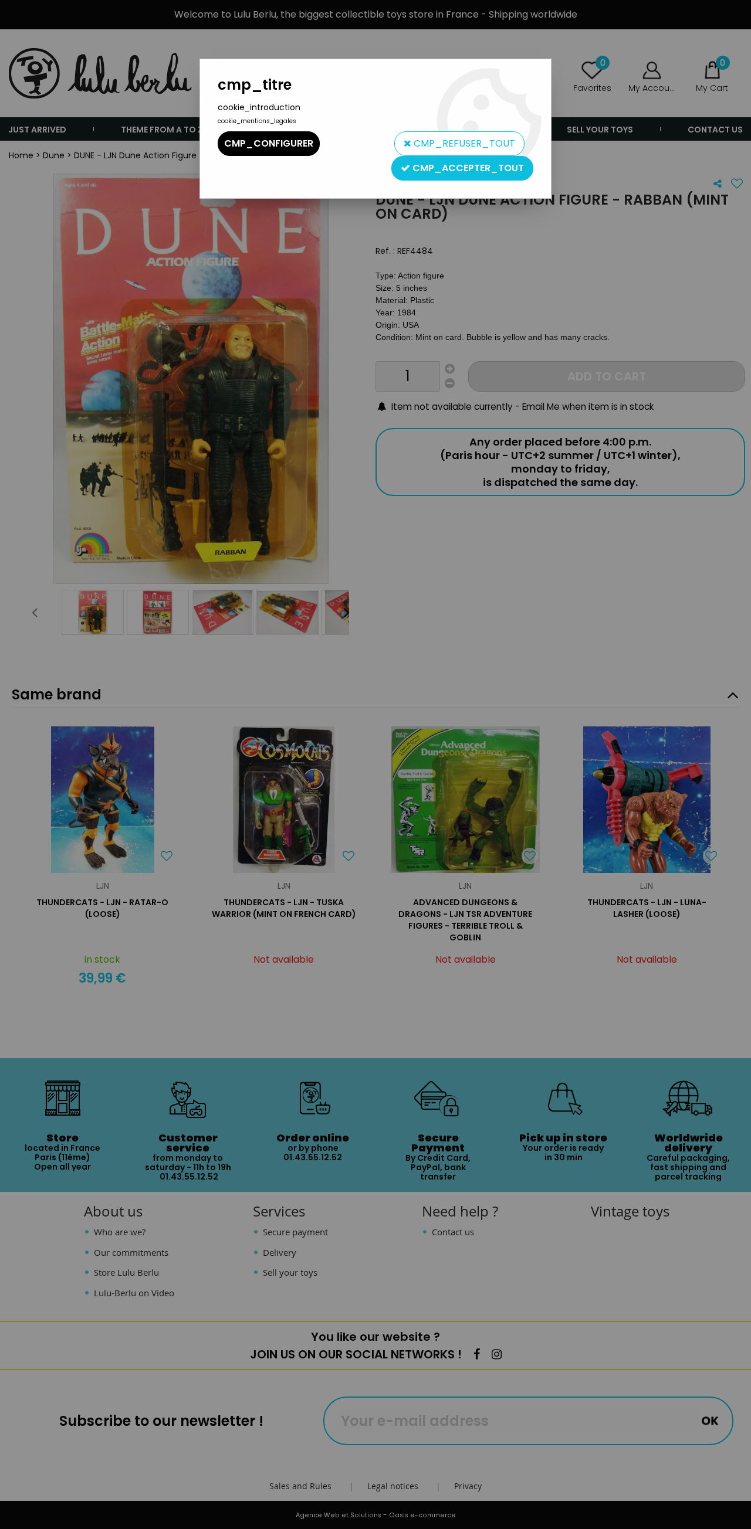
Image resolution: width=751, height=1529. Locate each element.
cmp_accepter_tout (467, 168)
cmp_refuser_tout (463, 143)
